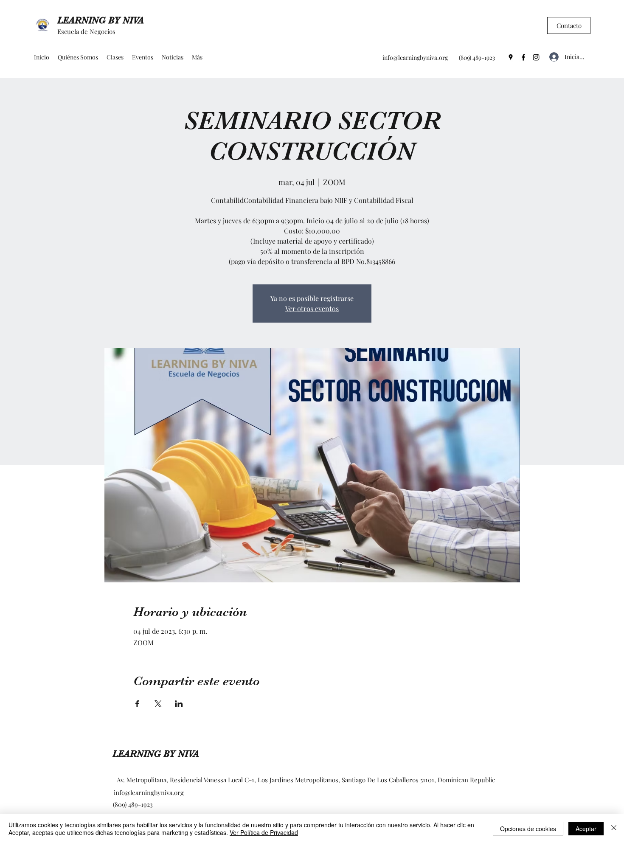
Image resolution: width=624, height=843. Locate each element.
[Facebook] (523, 57)
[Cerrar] (614, 828)
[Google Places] (510, 57)
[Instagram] (536, 57)
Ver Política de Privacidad (264, 832)
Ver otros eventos (312, 308)
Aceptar (586, 828)
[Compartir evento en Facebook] (137, 703)
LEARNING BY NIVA (100, 20)
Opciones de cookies (528, 828)
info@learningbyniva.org (415, 57)
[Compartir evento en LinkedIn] (179, 703)
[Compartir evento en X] (158, 703)
